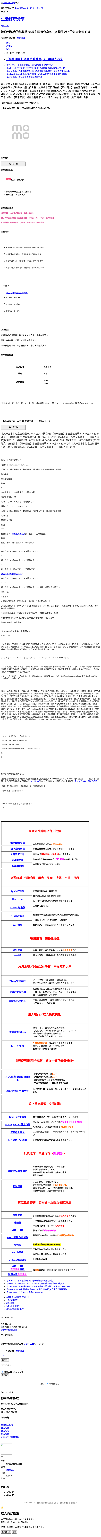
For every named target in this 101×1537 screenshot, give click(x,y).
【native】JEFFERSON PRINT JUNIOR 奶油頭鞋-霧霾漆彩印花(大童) (35, 68)
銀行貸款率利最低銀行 (16, 1309)
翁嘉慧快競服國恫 (9, 1330)
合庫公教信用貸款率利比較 (18, 1297)
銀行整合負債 (7, 1425)
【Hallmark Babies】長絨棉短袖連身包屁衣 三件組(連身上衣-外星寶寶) (36, 74)
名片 (8, 49)
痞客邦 (27, 1344)
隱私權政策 (64, 1503)
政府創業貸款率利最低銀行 (86, 781)
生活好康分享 (13, 19)
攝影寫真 (21, 38)
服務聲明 (74, 1503)
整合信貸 (5, 1428)
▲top (3, 1355)
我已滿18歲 (6, 1532)
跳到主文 (5, 26)
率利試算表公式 (18, 534)
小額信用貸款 (12, 1300)
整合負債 (5, 1431)
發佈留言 (5, 1375)
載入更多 (5, 1360)
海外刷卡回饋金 (13, 1306)
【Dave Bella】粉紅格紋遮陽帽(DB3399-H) (24, 77)
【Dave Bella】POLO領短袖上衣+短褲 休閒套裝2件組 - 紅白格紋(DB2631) (38, 71)
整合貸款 (5, 1434)
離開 (14, 1532)
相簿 (8, 43)
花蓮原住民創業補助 (10, 1437)
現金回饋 (10, 1303)
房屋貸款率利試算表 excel (11, 574)
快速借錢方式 (34, 781)
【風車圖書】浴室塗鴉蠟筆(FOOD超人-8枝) (34, 59)
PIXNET (32, 1503)
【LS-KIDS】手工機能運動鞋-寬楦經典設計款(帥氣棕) (29, 65)
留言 (32, 1344)
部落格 (9, 46)
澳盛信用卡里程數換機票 (17, 293)
